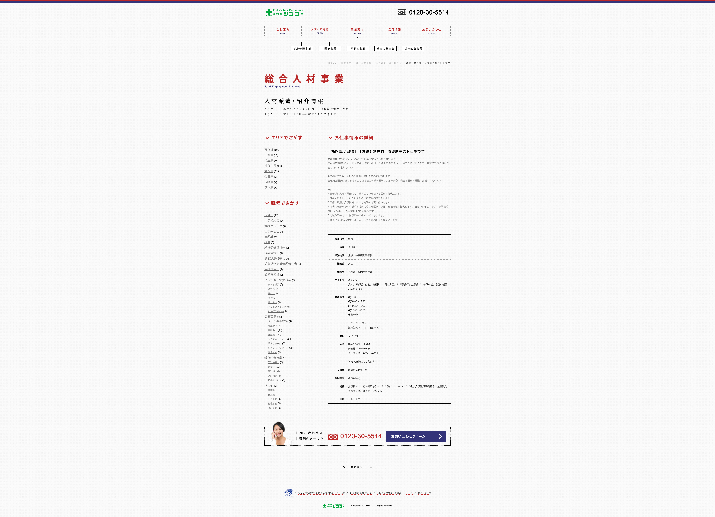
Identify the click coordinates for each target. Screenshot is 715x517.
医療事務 (272, 352)
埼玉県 (268, 160)
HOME (332, 63)
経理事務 (272, 403)
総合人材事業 (364, 63)
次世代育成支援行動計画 (389, 493)
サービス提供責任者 (278, 321)
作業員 (271, 394)
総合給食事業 (273, 357)
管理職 (268, 236)
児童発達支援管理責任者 (280, 263)
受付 (270, 298)
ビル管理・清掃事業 (277, 280)
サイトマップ (424, 493)
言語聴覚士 (271, 269)
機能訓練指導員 (274, 258)
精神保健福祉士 (274, 247)
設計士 (271, 293)
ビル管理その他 (276, 311)
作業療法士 (271, 253)
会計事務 (272, 408)
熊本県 (268, 187)
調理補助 (272, 376)
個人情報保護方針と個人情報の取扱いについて (321, 493)
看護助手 (272, 330)
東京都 (268, 149)
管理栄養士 (273, 362)
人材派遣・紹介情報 (387, 63)
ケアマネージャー (277, 339)
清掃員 (271, 289)
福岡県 (268, 171)
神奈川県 (270, 165)
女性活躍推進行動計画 (361, 493)
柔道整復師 (271, 274)
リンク (409, 493)
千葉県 (268, 155)
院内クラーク (275, 343)
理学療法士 (271, 231)
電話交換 (272, 302)
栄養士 (271, 367)
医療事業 (270, 316)
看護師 (271, 325)
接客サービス (275, 380)
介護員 (271, 334)
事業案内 (346, 63)
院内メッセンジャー (278, 348)
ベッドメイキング (277, 307)
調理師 (271, 371)
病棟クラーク (273, 226)
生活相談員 (271, 220)
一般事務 (272, 399)
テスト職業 (273, 284)
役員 (267, 242)
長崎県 (268, 182)
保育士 (268, 215)
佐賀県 (268, 176)
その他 (268, 385)
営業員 (271, 390)
